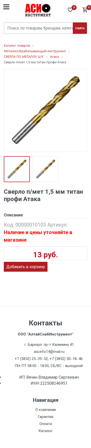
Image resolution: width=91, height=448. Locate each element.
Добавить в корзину (25, 266)
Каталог (45, 431)
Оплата (45, 424)
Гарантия (45, 416)
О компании (45, 409)
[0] (84, 10)
